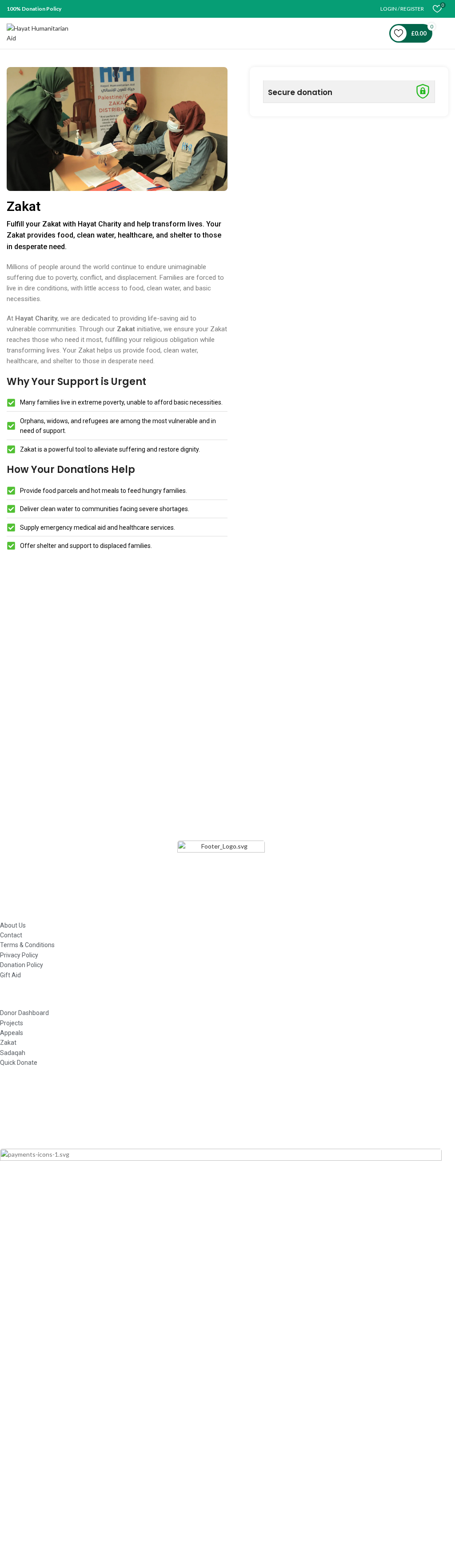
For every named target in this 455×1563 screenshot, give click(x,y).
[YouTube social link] (244, 1112)
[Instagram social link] (228, 1112)
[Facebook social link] (197, 1112)
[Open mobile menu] (445, 33)
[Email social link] (213, 1112)
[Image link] (221, 865)
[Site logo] (42, 32)
